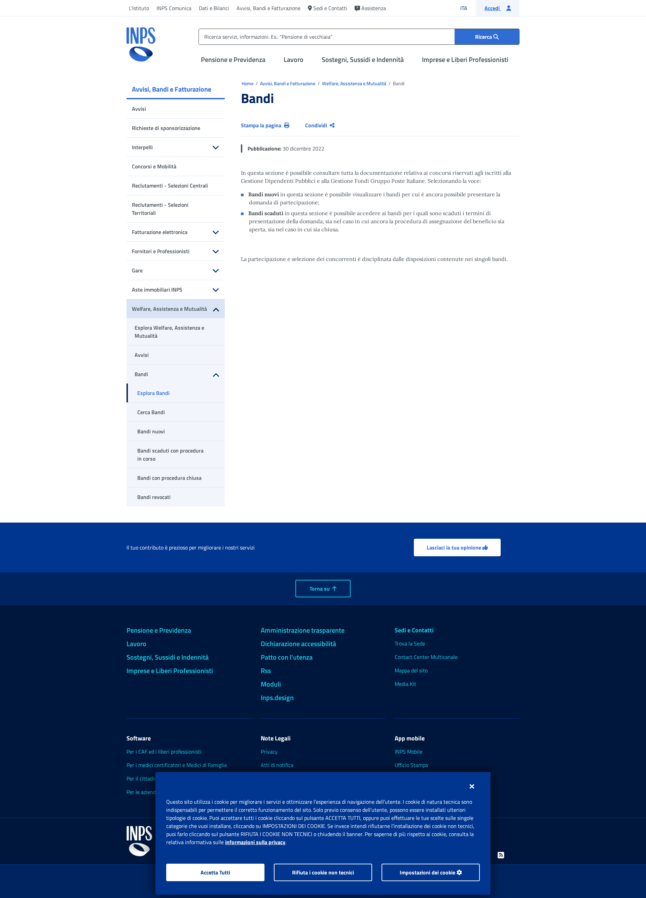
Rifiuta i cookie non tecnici (323, 872)
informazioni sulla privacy (255, 842)
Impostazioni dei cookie (428, 872)
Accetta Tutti (215, 872)
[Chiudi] (472, 786)
